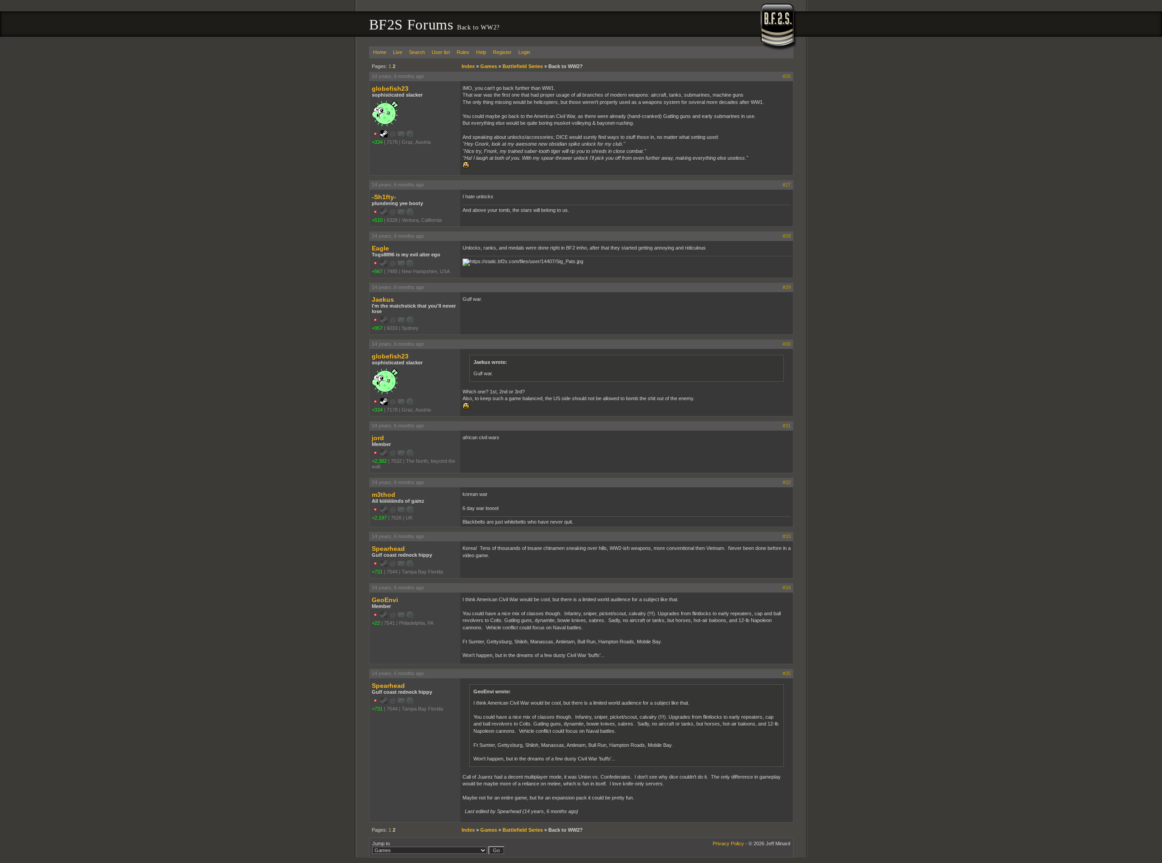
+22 (376, 623)
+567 (377, 271)
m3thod (383, 494)
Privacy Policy (728, 843)
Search (417, 52)
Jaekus (383, 299)
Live (397, 52)
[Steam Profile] (384, 135)
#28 (787, 236)
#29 (787, 287)
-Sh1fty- (384, 197)
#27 (787, 184)
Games (488, 66)
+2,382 (379, 461)
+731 (377, 571)
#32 (787, 482)
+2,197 (379, 517)
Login (524, 52)
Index (468, 66)
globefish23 (390, 88)
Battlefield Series (522, 66)
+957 (377, 328)
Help (481, 52)
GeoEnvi (385, 599)
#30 (787, 344)
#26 (787, 76)
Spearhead (388, 548)
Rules (463, 52)
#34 (787, 587)
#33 (787, 536)
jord (378, 437)
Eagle (380, 248)
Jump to (381, 843)
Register (502, 52)
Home (379, 52)
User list (441, 52)
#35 (787, 673)
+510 (377, 220)
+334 (377, 142)
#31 (787, 425)
